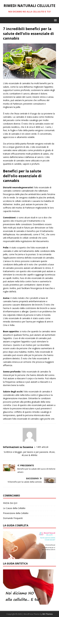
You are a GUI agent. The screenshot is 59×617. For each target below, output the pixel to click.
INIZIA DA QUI (10, 503)
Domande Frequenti (13, 518)
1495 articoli (42, 447)
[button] (54, 20)
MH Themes (48, 614)
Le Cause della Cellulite (14, 508)
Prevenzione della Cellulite (15, 513)
